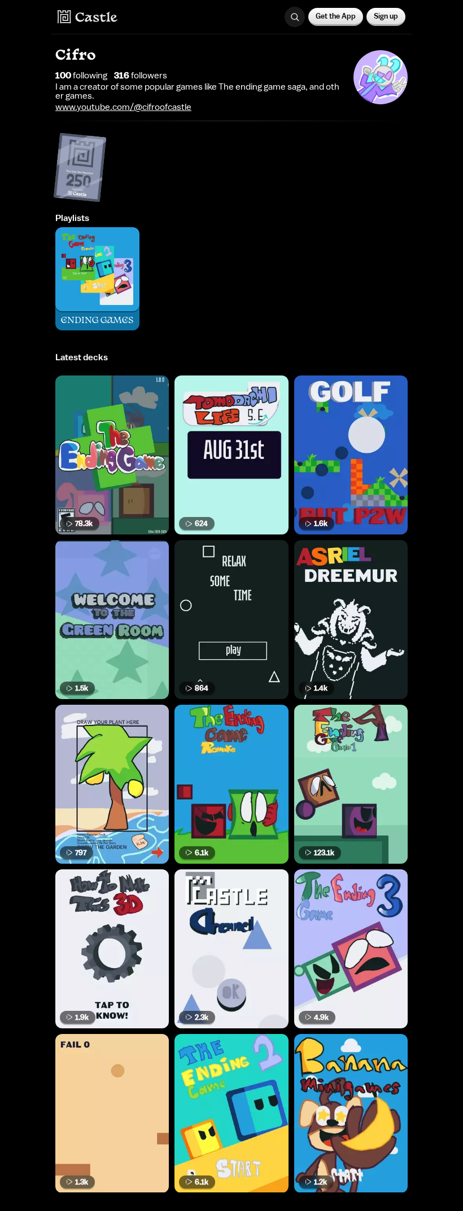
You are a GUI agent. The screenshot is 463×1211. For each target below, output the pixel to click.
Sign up (386, 16)
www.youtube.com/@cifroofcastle (123, 107)
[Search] (295, 17)
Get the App (336, 16)
